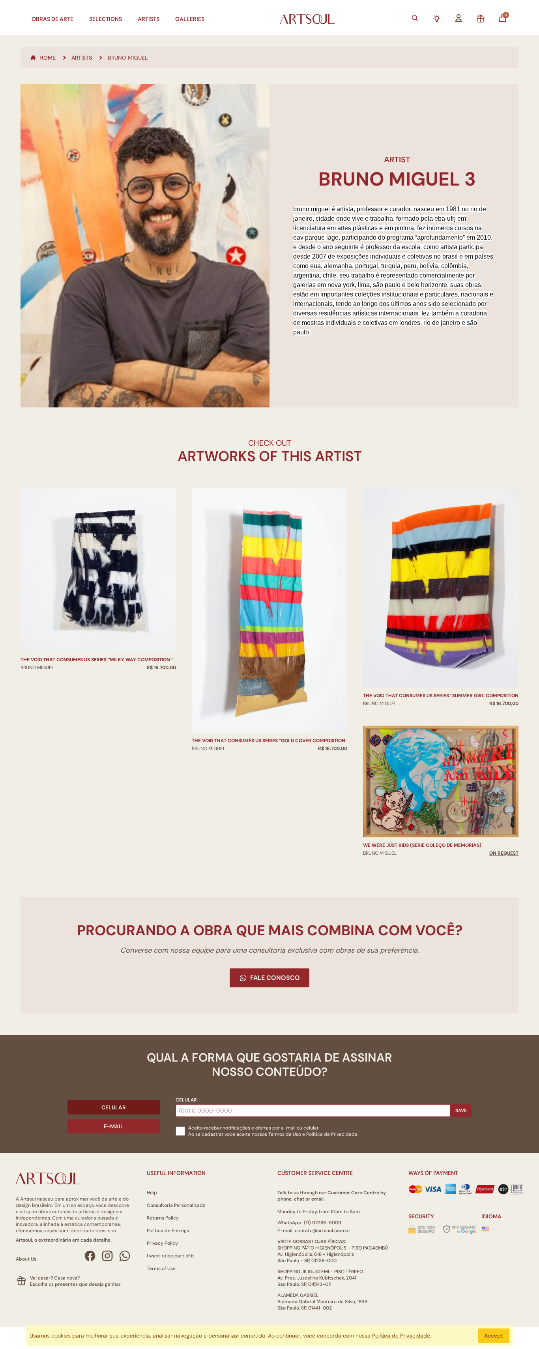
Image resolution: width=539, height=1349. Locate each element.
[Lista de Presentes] (480, 19)
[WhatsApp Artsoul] (124, 1256)
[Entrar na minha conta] (458, 18)
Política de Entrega (168, 1230)
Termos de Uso (284, 1134)
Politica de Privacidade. (332, 1134)
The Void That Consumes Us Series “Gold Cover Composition (268, 740)
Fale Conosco (275, 978)
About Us (26, 1259)
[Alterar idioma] (485, 1229)
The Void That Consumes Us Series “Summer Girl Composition (440, 695)
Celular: (187, 1100)
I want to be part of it (170, 1256)
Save (461, 1110)
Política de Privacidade (401, 1335)
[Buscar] (415, 18)
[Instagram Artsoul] (107, 1256)
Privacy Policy (162, 1243)
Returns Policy (163, 1218)
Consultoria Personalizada (176, 1205)
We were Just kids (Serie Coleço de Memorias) (422, 845)
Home (47, 57)
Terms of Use (161, 1268)
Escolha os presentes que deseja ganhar (75, 1284)
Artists (148, 19)
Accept (493, 1335)
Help (152, 1193)
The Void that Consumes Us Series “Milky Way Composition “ (97, 660)
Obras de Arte (52, 19)
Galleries (189, 19)
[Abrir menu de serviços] (436, 18)
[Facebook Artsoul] (90, 1256)
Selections (105, 19)
